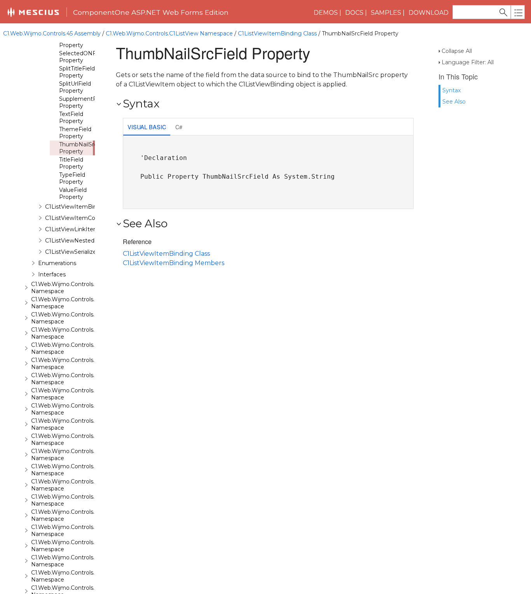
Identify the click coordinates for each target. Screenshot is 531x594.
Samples (386, 12)
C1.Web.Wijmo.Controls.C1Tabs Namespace (72, 515)
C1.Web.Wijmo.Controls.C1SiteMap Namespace (77, 424)
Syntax (451, 90)
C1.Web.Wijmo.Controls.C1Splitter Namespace (75, 485)
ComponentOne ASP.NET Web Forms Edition (151, 12)
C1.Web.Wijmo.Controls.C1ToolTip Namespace (75, 531)
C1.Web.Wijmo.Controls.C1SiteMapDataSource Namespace (93, 439)
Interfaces (52, 274)
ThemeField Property (75, 133)
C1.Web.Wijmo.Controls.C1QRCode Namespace (77, 364)
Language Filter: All (468, 62)
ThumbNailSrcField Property (84, 148)
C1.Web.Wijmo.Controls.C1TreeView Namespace (78, 561)
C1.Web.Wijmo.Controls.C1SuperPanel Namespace (81, 500)
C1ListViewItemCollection (80, 217)
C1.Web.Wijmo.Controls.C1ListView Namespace (169, 33)
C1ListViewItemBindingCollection (90, 206)
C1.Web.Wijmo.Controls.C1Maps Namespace (73, 288)
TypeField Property (72, 178)
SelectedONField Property (82, 57)
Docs (354, 12)
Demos (326, 12)
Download (429, 12)
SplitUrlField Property (75, 87)
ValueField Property (73, 193)
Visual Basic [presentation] (147, 127)
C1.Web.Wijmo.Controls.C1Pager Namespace (74, 333)
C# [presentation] (178, 127)
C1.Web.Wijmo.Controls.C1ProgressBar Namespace (82, 348)
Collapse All (457, 50)
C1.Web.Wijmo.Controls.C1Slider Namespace (73, 455)
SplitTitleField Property (77, 72)
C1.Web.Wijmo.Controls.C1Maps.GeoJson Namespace (85, 303)
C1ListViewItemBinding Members (173, 263)
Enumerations (57, 263)
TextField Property (71, 118)
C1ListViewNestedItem (76, 240)
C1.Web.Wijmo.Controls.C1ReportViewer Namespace (84, 394)
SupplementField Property (82, 102)
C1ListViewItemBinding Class (277, 33)
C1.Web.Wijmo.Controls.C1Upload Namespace (75, 576)
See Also (454, 101)
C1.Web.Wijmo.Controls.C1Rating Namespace (75, 379)
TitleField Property (71, 163)
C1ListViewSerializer (71, 251)
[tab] (146, 127)
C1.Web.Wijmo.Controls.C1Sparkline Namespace (78, 470)
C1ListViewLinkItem (72, 229)
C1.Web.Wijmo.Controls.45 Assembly (52, 33)
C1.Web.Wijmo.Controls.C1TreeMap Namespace (78, 546)
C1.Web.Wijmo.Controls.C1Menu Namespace (74, 318)
